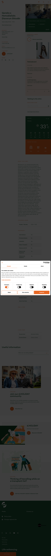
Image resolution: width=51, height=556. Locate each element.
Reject (9, 292)
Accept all (41, 292)
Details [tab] (25, 266)
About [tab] (42, 266)
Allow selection (25, 292)
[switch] (19, 287)
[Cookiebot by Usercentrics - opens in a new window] (44, 263)
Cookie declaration (6, 280)
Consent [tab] (9, 266)
